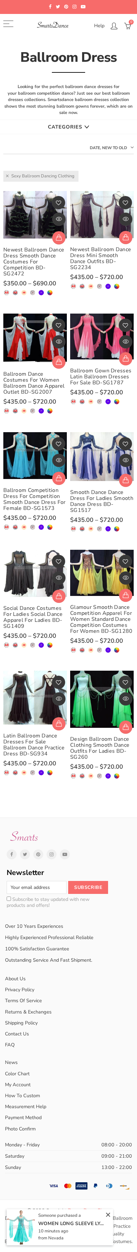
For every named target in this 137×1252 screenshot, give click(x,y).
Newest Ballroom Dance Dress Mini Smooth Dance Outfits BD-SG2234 (100, 258)
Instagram (52, 854)
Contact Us (17, 1033)
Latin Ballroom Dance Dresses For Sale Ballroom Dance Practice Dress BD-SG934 (34, 745)
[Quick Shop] (59, 237)
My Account (18, 1084)
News (11, 1062)
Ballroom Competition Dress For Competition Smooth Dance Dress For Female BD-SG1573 (34, 499)
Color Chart (17, 1073)
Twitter (25, 854)
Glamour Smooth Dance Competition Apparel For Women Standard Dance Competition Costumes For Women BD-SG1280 (101, 619)
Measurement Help (25, 1106)
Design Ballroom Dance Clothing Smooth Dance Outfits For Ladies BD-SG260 (99, 748)
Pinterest (38, 854)
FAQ (10, 1044)
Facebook (12, 854)
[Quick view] (59, 219)
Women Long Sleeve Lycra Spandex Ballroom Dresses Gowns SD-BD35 (71, 1223)
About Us (15, 978)
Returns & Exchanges (28, 1012)
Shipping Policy (21, 1022)
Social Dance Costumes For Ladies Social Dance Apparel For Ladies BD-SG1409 (33, 617)
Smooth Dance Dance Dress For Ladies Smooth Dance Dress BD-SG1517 (101, 501)
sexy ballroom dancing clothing (42, 176)
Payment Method (23, 1117)
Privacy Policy (19, 989)
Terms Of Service (23, 1000)
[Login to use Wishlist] (58, 202)
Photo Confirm (20, 1128)
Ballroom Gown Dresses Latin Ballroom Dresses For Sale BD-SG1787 (100, 377)
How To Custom (22, 1095)
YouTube (65, 854)
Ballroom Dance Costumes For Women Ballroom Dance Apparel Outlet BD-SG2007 (34, 383)
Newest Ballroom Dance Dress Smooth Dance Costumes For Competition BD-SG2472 (33, 262)
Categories (65, 127)
